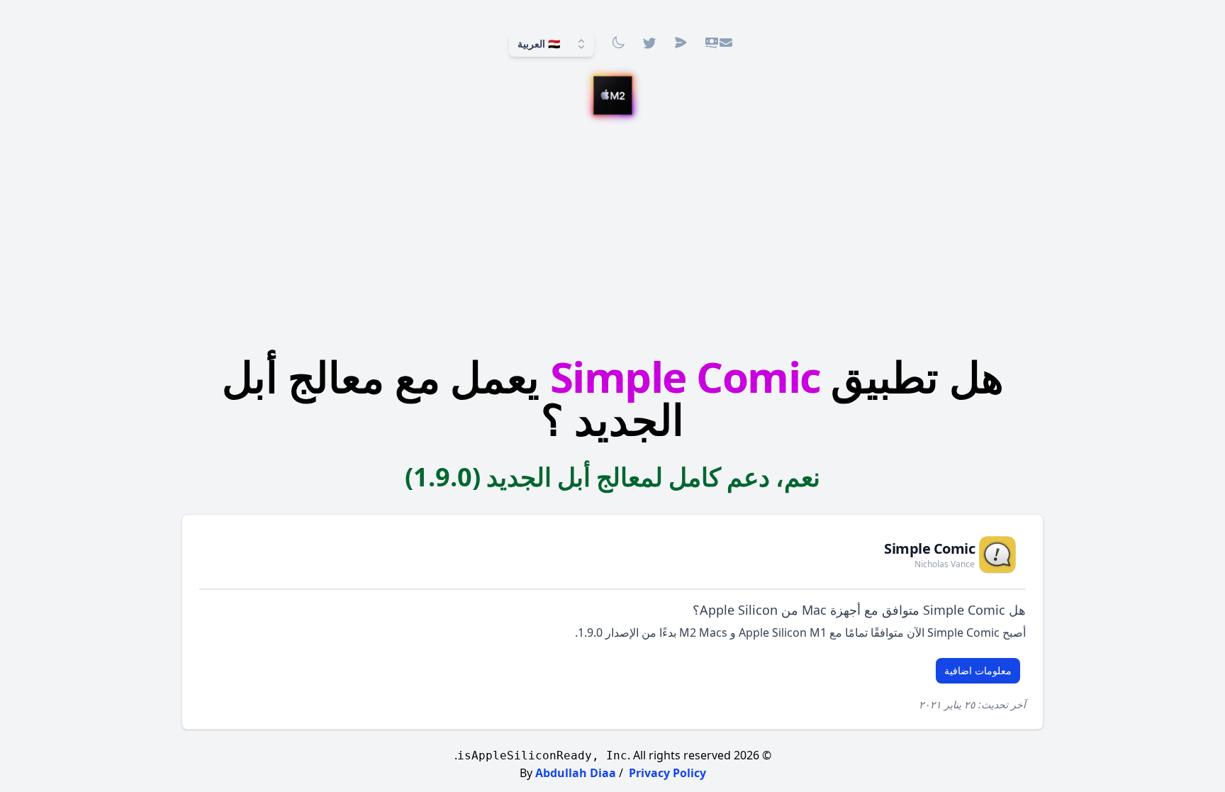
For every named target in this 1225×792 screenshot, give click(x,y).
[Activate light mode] (618, 42)
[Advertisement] (612, 237)
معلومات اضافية (978, 670)
